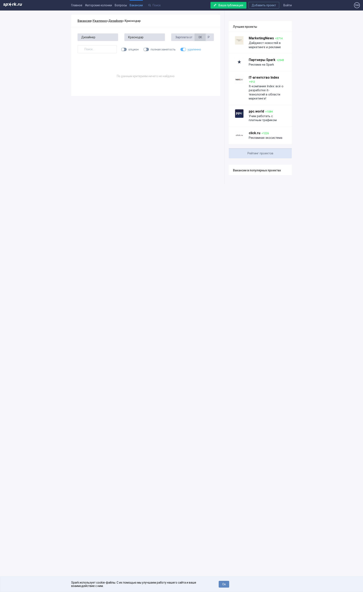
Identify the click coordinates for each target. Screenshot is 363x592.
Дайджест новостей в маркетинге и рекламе (265, 45)
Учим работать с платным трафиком (263, 118)
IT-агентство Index (264, 77)
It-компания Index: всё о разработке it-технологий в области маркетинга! (266, 92)
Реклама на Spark (261, 64)
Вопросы (121, 5)
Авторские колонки (98, 5)
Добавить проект (264, 5)
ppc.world (256, 111)
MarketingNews (261, 38)
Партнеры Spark (262, 60)
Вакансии (136, 5)
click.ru (254, 133)
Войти (287, 5)
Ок (224, 584)
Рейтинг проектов (260, 153)
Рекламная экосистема (265, 138)
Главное (76, 5)
